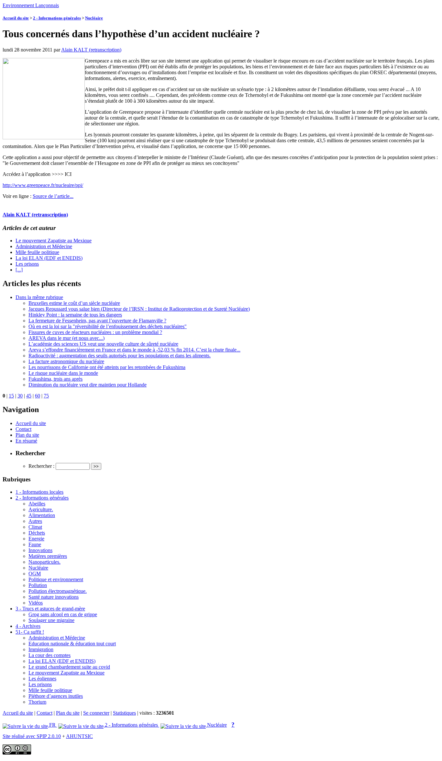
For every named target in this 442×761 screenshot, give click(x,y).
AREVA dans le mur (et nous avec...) (66, 338)
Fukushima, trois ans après (55, 379)
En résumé (26, 441)
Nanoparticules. (44, 562)
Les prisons (27, 264)
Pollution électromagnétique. (57, 591)
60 (37, 395)
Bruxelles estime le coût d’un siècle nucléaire (74, 303)
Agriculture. (40, 509)
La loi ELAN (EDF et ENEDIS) (49, 258)
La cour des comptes (49, 655)
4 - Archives (28, 626)
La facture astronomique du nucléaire (66, 361)
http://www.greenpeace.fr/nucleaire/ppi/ (43, 185)
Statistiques (124, 713)
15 (11, 395)
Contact (23, 429)
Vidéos (35, 602)
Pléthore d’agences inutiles (55, 696)
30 (20, 395)
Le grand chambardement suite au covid (69, 667)
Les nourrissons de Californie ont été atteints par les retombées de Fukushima (106, 367)
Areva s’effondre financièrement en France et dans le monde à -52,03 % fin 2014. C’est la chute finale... (134, 349)
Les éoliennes (42, 678)
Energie (36, 538)
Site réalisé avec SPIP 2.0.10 (32, 736)
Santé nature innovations (53, 597)
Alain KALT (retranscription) (91, 49)
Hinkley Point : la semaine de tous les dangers (75, 314)
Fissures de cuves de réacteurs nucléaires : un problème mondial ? (95, 332)
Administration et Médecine (44, 246)
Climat (35, 527)
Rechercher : (41, 466)
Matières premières (47, 556)
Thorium (37, 702)
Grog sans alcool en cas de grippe (62, 614)
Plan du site (27, 435)
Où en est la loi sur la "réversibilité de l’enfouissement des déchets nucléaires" (107, 326)
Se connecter (96, 713)
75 (46, 395)
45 (28, 395)
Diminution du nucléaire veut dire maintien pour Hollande (87, 384)
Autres (35, 521)
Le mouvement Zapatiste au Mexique (54, 240)
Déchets (36, 533)
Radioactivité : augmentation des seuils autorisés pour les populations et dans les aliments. (119, 355)
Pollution (37, 585)
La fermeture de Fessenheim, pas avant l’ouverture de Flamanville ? (97, 320)
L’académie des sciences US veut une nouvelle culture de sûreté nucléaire (103, 344)
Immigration (40, 649)
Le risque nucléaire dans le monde (63, 373)
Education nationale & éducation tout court (72, 643)
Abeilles (36, 503)
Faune (34, 544)
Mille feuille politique (37, 252)
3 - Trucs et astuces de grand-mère (50, 608)
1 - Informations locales (39, 492)
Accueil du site (16, 18)
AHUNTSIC (79, 736)
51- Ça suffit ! (30, 632)
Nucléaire (94, 18)
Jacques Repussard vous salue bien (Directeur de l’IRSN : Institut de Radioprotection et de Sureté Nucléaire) (139, 309)
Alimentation (41, 515)
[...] (19, 269)
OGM (34, 573)
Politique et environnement (55, 579)
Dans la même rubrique (39, 297)
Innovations (40, 550)
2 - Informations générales (57, 18)
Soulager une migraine (51, 620)
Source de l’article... (53, 196)
